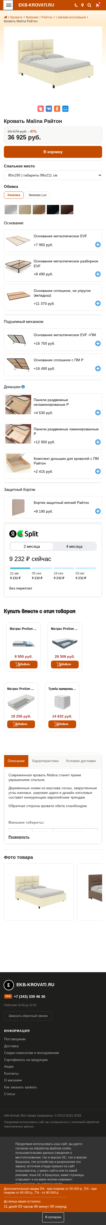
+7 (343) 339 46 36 (29, 996)
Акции (8, 1066)
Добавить (24, 664)
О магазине (13, 1080)
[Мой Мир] (65, 109)
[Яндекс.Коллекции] (41, 109)
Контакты (11, 1073)
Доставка (11, 1046)
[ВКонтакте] (49, 109)
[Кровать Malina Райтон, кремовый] (38, 892)
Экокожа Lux (37, 195)
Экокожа (13, 195)
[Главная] (5, 17)
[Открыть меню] (8, 5)
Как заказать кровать (20, 1087)
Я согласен (53, 1217)
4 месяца (74, 546)
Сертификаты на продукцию (26, 1060)
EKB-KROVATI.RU (36, 5)
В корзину (53, 152)
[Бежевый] (39, 209)
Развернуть (19, 837)
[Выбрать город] (82, 5)
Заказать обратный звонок (28, 1016)
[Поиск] (89, 5)
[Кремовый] (25, 209)
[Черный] (53, 209)
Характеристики (45, 761)
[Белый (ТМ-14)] (11, 209)
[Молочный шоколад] (67, 209)
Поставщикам (14, 1039)
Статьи (9, 1094)
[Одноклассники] (57, 109)
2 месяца (32, 546)
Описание (16, 761)
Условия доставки (81, 761)
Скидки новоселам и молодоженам (31, 1053)
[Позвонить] (75, 5)
